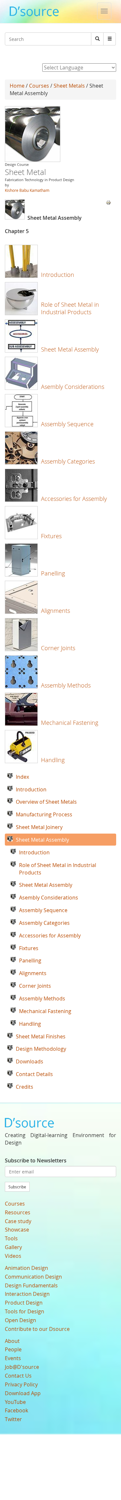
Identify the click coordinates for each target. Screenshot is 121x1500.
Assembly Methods (66, 685)
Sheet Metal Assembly (70, 349)
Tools (11, 1238)
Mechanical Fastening (69, 722)
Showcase (17, 1229)
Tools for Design (24, 1311)
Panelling (53, 573)
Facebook (16, 1410)
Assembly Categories (68, 461)
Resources (17, 1212)
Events (13, 1358)
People (13, 1349)
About (12, 1341)
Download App (23, 1393)
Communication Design (33, 1276)
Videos (13, 1255)
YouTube (15, 1402)
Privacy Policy (21, 1384)
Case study (18, 1221)
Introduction (57, 275)
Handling (53, 760)
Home (17, 85)
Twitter (13, 1419)
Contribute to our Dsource (37, 1329)
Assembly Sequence (67, 424)
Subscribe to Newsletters (35, 1160)
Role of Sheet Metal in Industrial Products (70, 308)
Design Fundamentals (31, 1285)
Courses (39, 85)
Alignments (55, 610)
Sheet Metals (69, 85)
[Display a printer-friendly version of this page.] (108, 201)
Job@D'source (22, 1366)
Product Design (24, 1302)
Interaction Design (27, 1293)
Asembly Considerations (72, 386)
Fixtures (51, 536)
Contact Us (18, 1375)
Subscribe (17, 1186)
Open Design (20, 1320)
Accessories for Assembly (74, 498)
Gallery (13, 1247)
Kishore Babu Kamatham (27, 190)
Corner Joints (58, 648)
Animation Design (26, 1267)
